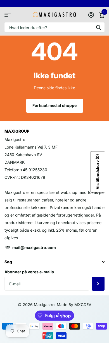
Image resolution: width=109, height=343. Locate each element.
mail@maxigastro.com (34, 247)
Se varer (7, 14)
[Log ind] (91, 15)
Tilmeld (98, 284)
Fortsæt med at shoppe (54, 105)
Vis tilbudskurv (97, 172)
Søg (98, 27)
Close (54, 262)
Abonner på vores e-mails (29, 271)
